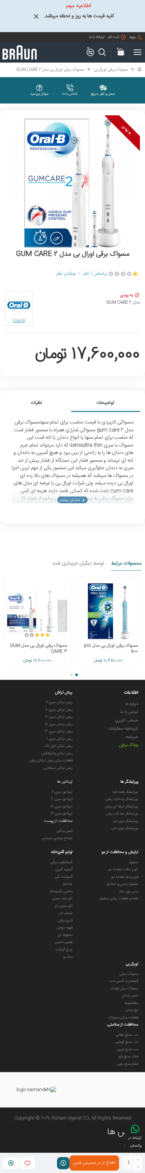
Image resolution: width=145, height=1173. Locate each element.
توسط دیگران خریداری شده (78, 564)
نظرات (36, 403)
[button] (76, 674)
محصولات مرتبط (126, 564)
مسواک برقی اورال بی (111, 70)
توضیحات (105, 403)
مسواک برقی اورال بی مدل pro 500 (111, 648)
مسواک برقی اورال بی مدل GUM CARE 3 (38, 648)
